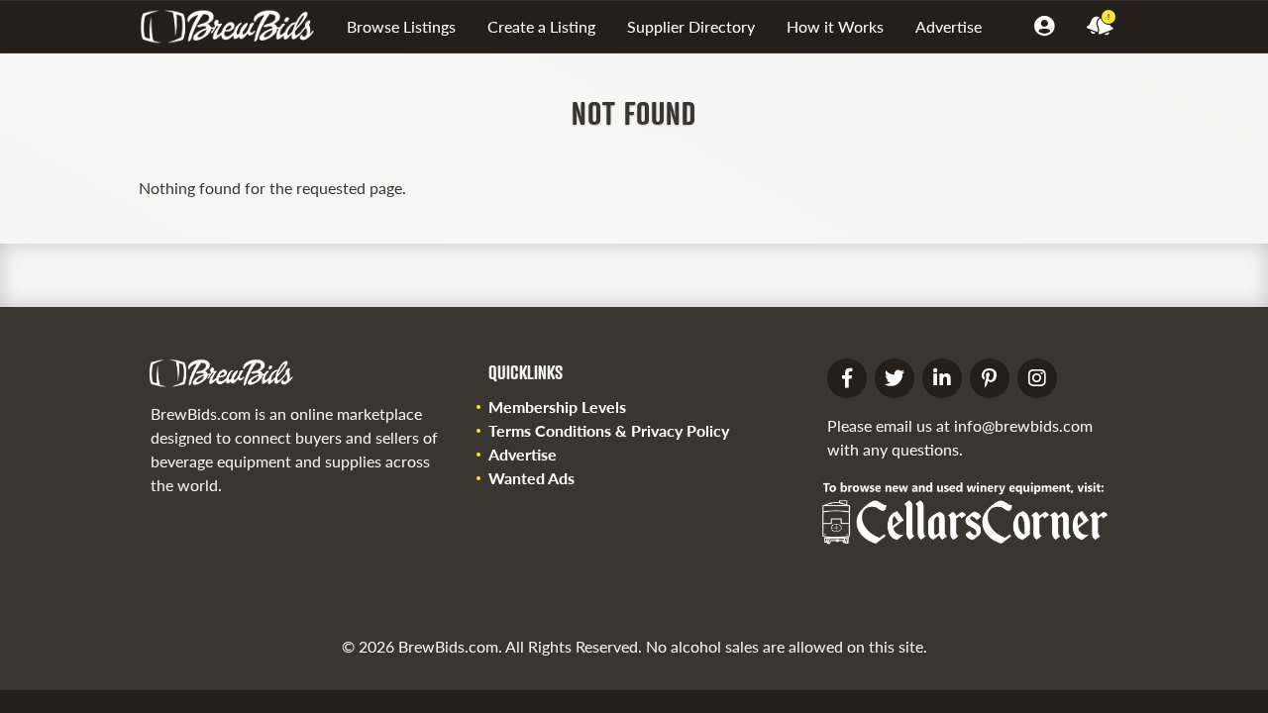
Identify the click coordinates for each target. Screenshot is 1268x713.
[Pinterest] (989, 378)
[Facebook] (847, 378)
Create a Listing (541, 26)
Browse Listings (401, 26)
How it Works (835, 26)
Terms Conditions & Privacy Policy (608, 430)
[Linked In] (942, 378)
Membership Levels (557, 406)
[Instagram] (1037, 378)
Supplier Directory (691, 26)
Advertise (948, 26)
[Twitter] (894, 378)
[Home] (235, 27)
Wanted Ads (531, 477)
